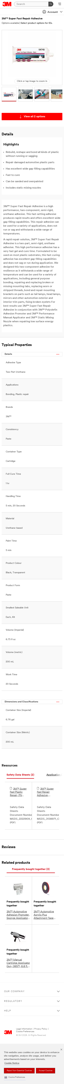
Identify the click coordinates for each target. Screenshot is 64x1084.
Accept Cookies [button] (45, 1071)
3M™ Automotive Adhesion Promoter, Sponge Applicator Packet (18, 915)
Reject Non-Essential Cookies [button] (19, 1071)
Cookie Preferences (25, 1031)
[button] (15, 1077)
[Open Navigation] (59, 4)
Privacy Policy (40, 1029)
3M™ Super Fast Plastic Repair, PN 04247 (18, 792)
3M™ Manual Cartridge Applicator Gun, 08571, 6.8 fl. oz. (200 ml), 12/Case (18, 963)
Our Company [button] (14, 991)
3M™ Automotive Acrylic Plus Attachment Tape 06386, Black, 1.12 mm (44, 915)
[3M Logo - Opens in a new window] (6, 4)
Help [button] (7, 1011)
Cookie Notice (11, 1063)
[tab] (20, 775)
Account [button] (52, 12)
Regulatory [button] (13, 1001)
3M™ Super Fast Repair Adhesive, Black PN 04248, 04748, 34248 (45, 792)
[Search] (50, 4)
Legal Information (24, 1029)
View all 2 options (34, 116)
